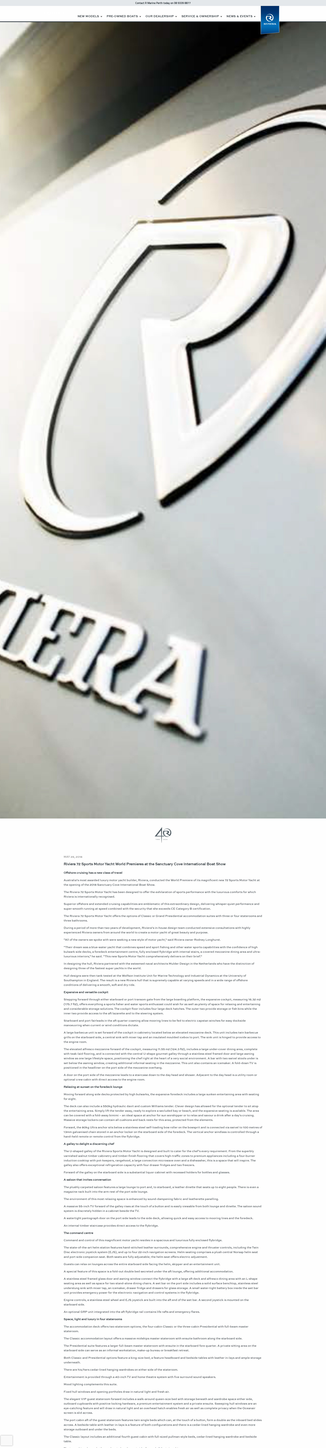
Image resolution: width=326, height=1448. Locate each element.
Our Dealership (160, 16)
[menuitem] (89, 13)
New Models (88, 16)
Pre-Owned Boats (122, 16)
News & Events (239, 16)
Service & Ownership (200, 16)
